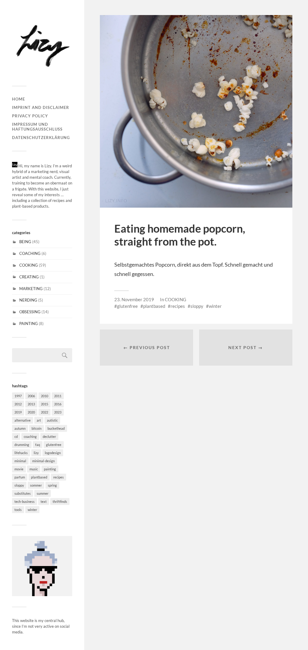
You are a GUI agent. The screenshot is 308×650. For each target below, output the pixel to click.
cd (16, 436)
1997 (18, 396)
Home (18, 99)
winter (32, 510)
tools (18, 510)
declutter (49, 436)
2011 (57, 396)
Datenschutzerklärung (41, 137)
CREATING (29, 276)
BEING (25, 241)
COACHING (30, 253)
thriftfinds (60, 501)
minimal (20, 461)
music (33, 469)
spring (52, 485)
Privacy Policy (30, 115)
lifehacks (21, 453)
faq (37, 445)
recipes (58, 477)
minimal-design (43, 461)
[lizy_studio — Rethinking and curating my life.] (42, 45)
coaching (30, 436)
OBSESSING (30, 311)
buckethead (56, 428)
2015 (44, 404)
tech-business (24, 501)
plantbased (39, 477)
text (44, 501)
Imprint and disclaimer (40, 107)
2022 (44, 412)
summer (42, 493)
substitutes (22, 493)
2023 (57, 412)
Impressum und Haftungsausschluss (37, 127)
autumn (20, 428)
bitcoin (37, 428)
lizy (36, 453)
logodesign (53, 453)
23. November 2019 (134, 299)
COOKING (28, 265)
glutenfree (53, 445)
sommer (36, 485)
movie (18, 469)
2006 (31, 396)
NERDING (28, 300)
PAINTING (28, 323)
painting (50, 469)
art (39, 420)
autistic (52, 420)
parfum (19, 477)
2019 (18, 412)
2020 (31, 412)
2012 (18, 404)
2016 (57, 404)
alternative (22, 420)
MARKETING (31, 288)
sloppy (19, 485)
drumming (21, 445)
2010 (44, 396)
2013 (31, 404)
